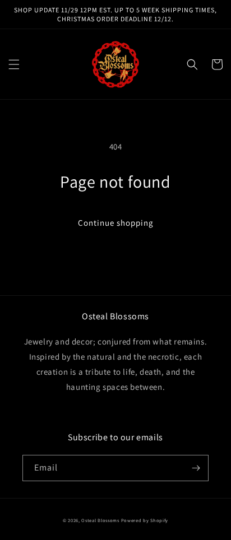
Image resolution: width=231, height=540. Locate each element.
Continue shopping (116, 222)
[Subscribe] (195, 468)
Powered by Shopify (145, 520)
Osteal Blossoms (100, 520)
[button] (14, 64)
